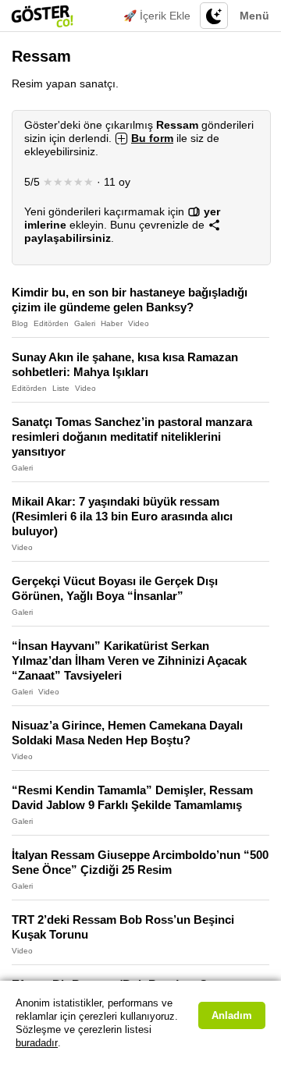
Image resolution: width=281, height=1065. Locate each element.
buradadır (37, 1043)
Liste (60, 388)
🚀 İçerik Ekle (156, 15)
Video (138, 323)
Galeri (84, 323)
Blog (20, 323)
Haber (112, 323)
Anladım (232, 1015)
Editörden (51, 323)
